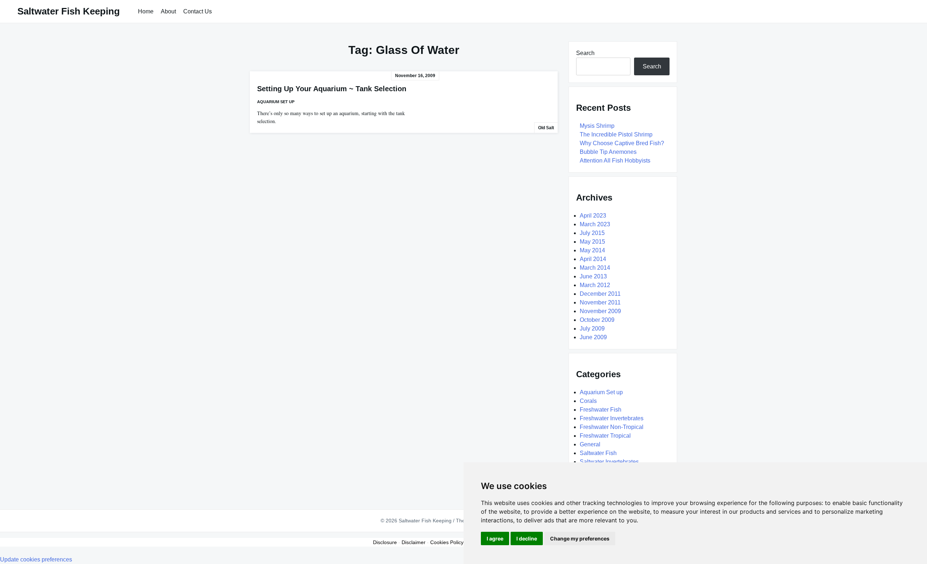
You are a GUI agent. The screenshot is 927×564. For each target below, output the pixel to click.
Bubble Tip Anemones (608, 152)
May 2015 (592, 242)
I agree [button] (495, 538)
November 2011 (600, 302)
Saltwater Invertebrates (609, 462)
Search (585, 53)
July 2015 (592, 233)
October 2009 (597, 320)
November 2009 (600, 311)
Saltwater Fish (598, 453)
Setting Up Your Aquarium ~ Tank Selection (331, 89)
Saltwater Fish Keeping (68, 11)
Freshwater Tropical (605, 436)
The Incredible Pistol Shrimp (616, 134)
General (590, 444)
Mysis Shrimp (597, 126)
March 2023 (595, 224)
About (168, 11)
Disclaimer (413, 542)
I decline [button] (526, 538)
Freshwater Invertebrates (611, 418)
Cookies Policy (447, 542)
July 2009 (592, 328)
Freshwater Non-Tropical (611, 427)
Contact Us (197, 11)
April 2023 (593, 215)
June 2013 (593, 276)
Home (146, 11)
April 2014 (593, 259)
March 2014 (595, 268)
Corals (588, 401)
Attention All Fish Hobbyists (615, 160)
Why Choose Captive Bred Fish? (622, 143)
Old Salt (546, 127)
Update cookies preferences (36, 559)
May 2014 (592, 250)
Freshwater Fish (600, 410)
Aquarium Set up (275, 102)
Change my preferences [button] (579, 538)
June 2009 (593, 337)
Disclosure (385, 542)
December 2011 (600, 294)
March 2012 (595, 285)
